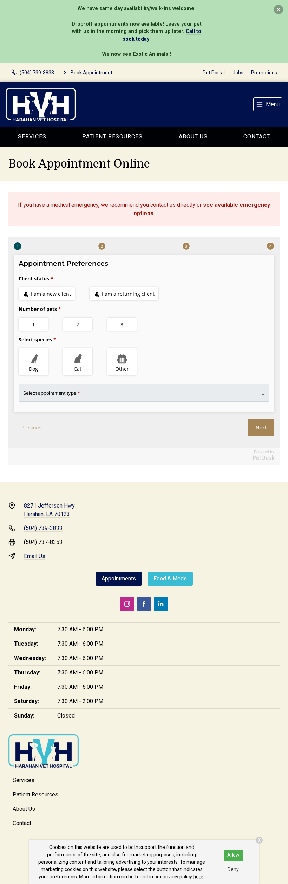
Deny (233, 869)
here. (198, 876)
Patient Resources (112, 136)
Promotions (264, 72)
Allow (233, 855)
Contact (22, 823)
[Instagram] (127, 604)
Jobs (238, 72)
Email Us (34, 556)
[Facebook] (144, 604)
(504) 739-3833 (43, 528)
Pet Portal (214, 72)
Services (32, 136)
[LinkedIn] (161, 604)
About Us (193, 136)
